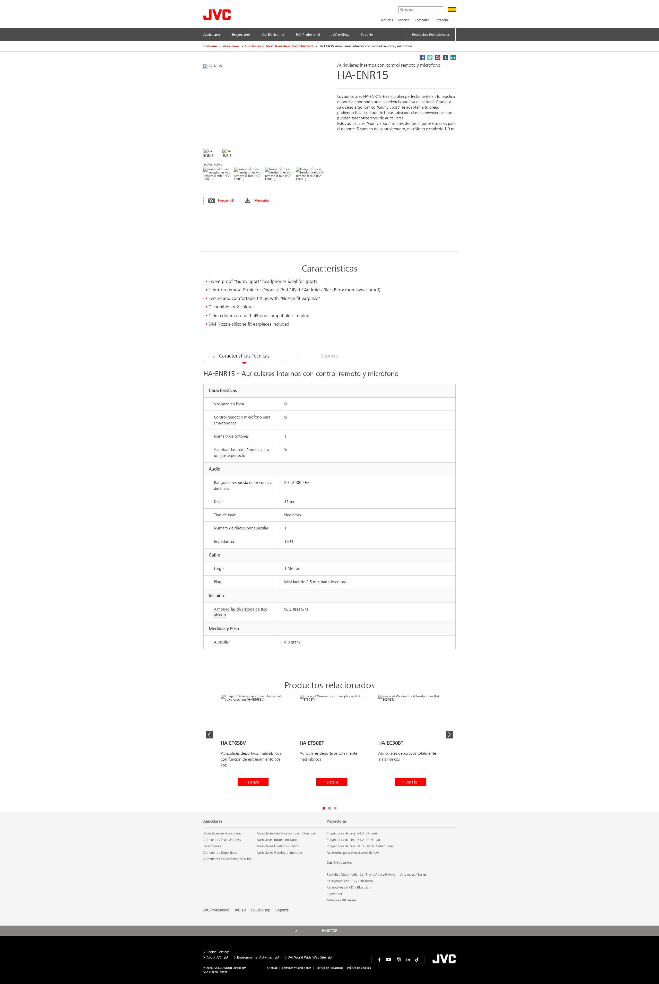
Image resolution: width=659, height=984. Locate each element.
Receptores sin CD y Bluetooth (349, 887)
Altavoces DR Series (341, 900)
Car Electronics (339, 862)
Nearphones (212, 846)
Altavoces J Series (413, 875)
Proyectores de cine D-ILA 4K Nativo (353, 840)
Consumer (210, 46)
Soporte (404, 20)
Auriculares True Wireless (222, 840)
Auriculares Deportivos (220, 853)
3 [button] (335, 808)
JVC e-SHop (260, 910)
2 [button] (329, 808)
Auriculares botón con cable (277, 840)
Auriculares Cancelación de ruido (227, 859)
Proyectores (336, 821)
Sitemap (272, 967)
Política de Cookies (359, 967)
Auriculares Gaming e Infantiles (279, 853)
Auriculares (231, 46)
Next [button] (449, 734)
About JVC (214, 957)
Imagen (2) (226, 200)
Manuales (261, 200)
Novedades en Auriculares (222, 833)
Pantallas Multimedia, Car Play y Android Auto (361, 875)
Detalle (253, 782)
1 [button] (324, 808)
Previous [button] (209, 734)
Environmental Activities (255, 957)
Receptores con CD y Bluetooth (350, 881)
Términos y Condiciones (296, 967)
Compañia (422, 20)
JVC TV (240, 910)
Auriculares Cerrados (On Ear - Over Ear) (286, 833)
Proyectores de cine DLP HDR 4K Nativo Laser (360, 846)
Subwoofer (334, 894)
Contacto (441, 20)
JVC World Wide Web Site (307, 957)
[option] (253, 748)
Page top (329, 931)
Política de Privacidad (329, 967)
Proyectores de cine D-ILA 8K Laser (352, 833)
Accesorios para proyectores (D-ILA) (353, 853)
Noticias (387, 20)
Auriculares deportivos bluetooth (290, 46)
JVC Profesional (216, 910)
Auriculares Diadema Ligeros (278, 846)
